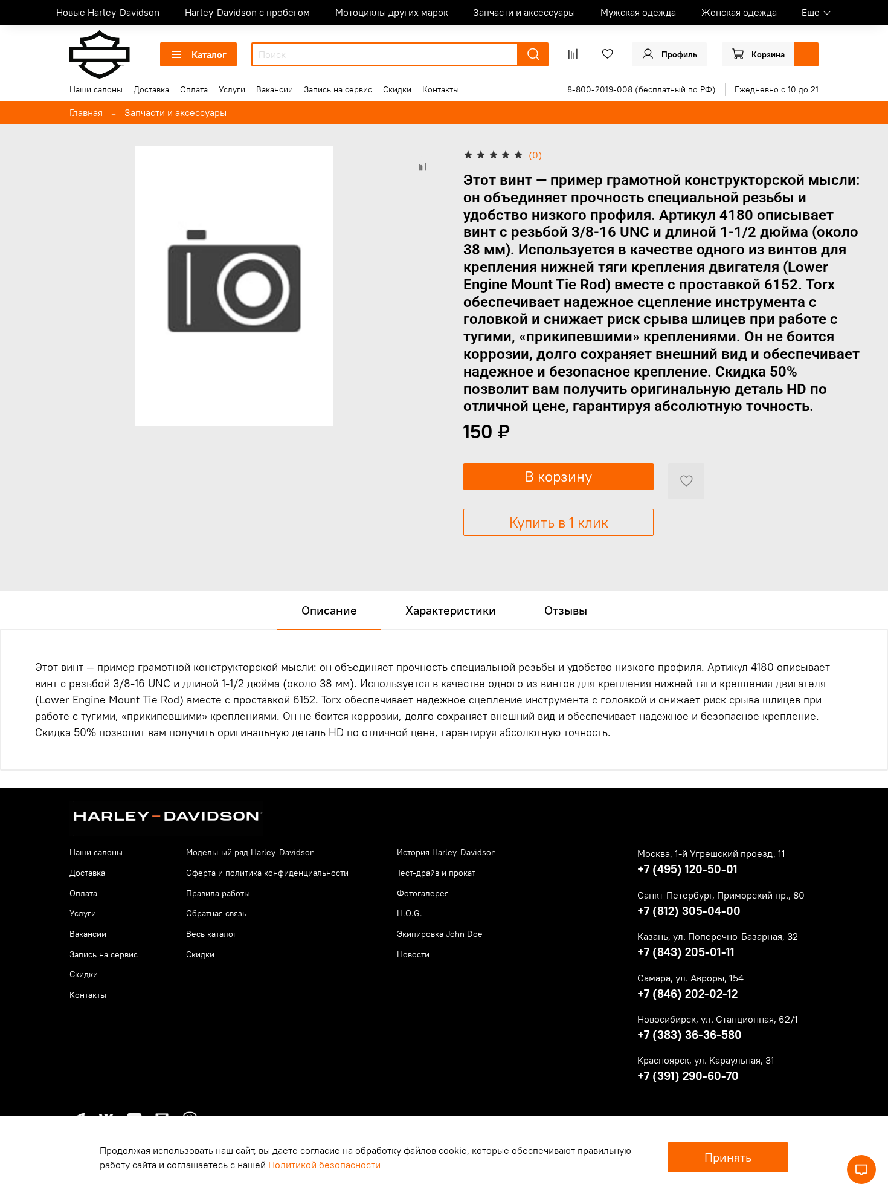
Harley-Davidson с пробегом (247, 12)
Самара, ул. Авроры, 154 (690, 978)
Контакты (440, 89)
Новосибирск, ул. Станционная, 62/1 (717, 1019)
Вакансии (274, 89)
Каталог (209, 54)
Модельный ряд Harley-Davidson (250, 852)
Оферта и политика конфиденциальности (267, 872)
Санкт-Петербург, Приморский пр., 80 (721, 895)
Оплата (194, 89)
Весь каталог (211, 933)
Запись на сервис (338, 89)
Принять (727, 1157)
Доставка (151, 89)
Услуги (232, 89)
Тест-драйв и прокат (436, 872)
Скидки (397, 89)
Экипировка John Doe (440, 933)
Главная (86, 112)
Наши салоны (96, 89)
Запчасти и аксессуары (524, 12)
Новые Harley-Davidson (107, 12)
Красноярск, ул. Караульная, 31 (705, 1060)
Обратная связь (216, 913)
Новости (413, 954)
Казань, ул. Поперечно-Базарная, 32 (717, 936)
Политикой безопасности (324, 1165)
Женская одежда (739, 12)
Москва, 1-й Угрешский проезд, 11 (711, 853)
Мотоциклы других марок (391, 12)
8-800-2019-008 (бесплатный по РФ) (641, 89)
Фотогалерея (423, 893)
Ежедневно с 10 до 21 (777, 89)
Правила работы (218, 893)
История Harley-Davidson (446, 852)
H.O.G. (409, 913)
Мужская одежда (638, 12)
